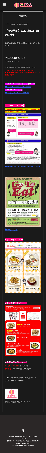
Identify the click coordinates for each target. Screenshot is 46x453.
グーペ (26, 445)
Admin (31, 445)
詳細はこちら (11, 229)
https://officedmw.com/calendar (18, 87)
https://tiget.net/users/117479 (17, 93)
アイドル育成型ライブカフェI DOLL (24, 441)
